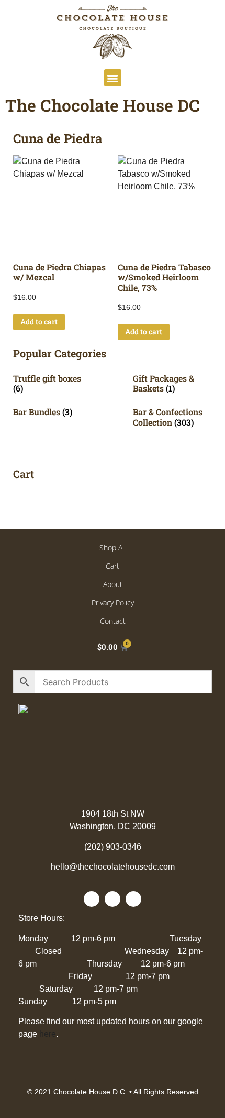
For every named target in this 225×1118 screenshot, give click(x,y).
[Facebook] (91, 899)
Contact (113, 621)
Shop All (112, 547)
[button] (112, 77)
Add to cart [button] (39, 322)
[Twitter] (112, 899)
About (112, 584)
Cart (112, 566)
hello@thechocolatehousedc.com (113, 866)
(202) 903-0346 (112, 846)
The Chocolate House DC (102, 105)
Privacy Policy (113, 602)
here (47, 1033)
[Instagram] (133, 899)
